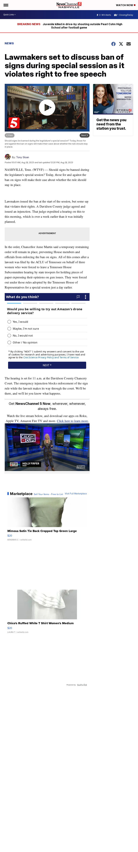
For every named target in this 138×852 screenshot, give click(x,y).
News (9, 43)
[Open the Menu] (6, 5)
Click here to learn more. (73, 421)
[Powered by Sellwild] (82, 685)
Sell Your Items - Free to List (48, 494)
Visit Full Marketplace (76, 494)
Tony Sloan (22, 157)
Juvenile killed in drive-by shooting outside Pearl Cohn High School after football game (82, 25)
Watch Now (125, 5)
